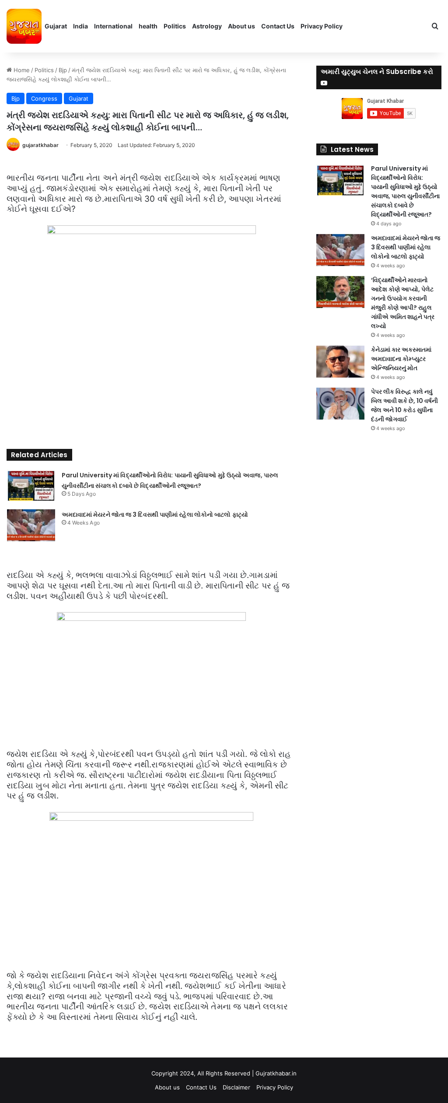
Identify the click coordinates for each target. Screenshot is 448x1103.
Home (21, 70)
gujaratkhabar (40, 145)
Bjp (63, 70)
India (80, 26)
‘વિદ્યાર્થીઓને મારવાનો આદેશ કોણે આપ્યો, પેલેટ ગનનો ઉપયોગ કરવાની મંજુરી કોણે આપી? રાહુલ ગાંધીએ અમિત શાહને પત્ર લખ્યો (402, 303)
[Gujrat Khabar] (24, 26)
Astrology (207, 26)
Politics (175, 26)
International (113, 26)
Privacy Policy (322, 26)
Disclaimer (236, 1087)
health (148, 26)
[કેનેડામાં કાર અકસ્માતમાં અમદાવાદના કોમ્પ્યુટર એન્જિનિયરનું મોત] (340, 361)
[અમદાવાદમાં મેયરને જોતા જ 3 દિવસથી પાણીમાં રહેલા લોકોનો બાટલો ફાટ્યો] (31, 525)
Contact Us (277, 26)
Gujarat (56, 26)
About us (241, 26)
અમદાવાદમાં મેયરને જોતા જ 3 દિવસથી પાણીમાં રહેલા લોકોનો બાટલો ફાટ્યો (155, 514)
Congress (44, 98)
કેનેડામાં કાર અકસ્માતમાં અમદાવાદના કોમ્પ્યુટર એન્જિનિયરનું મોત (401, 358)
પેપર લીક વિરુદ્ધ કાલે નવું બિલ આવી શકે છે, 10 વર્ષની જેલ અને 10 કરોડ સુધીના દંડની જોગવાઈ (404, 405)
